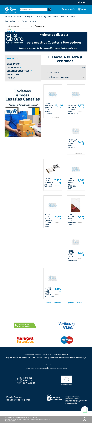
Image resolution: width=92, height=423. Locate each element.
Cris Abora (11, 9)
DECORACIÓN (13, 64)
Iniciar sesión (70, 9)
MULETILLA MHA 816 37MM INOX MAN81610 (72, 143)
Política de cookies (68, 357)
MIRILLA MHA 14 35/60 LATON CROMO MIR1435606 (49, 292)
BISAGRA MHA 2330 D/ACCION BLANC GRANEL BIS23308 (48, 108)
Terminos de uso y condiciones (47, 357)
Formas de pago (47, 355)
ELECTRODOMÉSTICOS (18, 71)
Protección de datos (31, 355)
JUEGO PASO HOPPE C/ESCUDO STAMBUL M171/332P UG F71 (49, 220)
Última (78, 303)
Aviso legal (82, 357)
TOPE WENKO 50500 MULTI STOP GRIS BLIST (72, 183)
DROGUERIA (13, 67)
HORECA (11, 78)
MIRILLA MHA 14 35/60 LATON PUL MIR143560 (72, 255)
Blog (7, 357)
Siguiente (70, 303)
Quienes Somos (27, 357)
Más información (10, 420)
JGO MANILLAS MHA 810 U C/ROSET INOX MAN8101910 (73, 108)
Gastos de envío (62, 355)
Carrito (83, 9)
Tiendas (15, 357)
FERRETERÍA (13, 74)
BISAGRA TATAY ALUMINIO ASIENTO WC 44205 (48, 182)
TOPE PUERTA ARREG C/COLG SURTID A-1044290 (72, 219)
